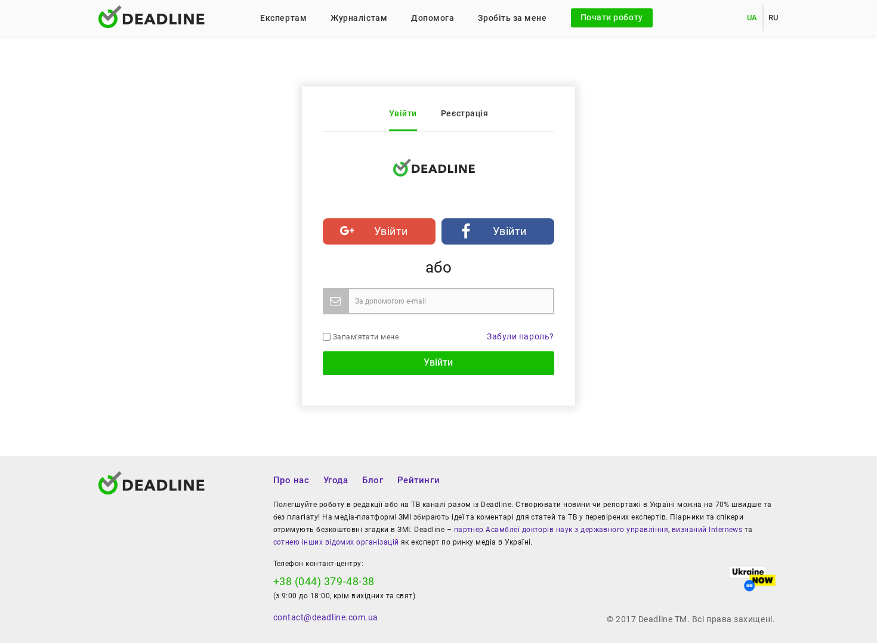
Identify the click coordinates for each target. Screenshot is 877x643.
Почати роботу (611, 17)
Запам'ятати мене (365, 337)
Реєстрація (464, 113)
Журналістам (359, 18)
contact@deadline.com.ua (325, 617)
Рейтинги (418, 480)
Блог (372, 480)
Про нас (291, 480)
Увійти (403, 113)
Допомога (432, 18)
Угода (335, 480)
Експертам (283, 18)
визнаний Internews (707, 529)
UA (752, 17)
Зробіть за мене (512, 18)
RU (773, 17)
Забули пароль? (520, 336)
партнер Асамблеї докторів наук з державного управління (561, 529)
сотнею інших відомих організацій (336, 542)
